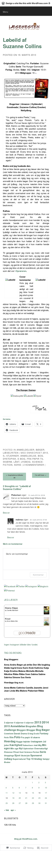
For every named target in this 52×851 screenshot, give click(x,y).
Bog (40, 455)
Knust (7, 618)
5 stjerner (29, 722)
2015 (7, 726)
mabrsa (19, 519)
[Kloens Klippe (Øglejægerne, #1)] (46, 613)
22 (33, 798)
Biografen (31, 726)
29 (33, 803)
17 (46, 793)
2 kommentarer (33, 464)
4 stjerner (19, 722)
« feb (6, 810)
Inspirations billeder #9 (14, 476)
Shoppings (9, 755)
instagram (36, 741)
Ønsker (7, 762)
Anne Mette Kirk (12, 621)
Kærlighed (16, 745)
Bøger (40, 449)
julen (6, 745)
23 (39, 798)
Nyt (21, 748)
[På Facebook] (10, 586)
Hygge (19, 741)
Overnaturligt (41, 748)
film (11, 737)
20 (20, 798)
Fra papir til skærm (30, 737)
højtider (26, 741)
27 (20, 803)
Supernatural (19, 758)
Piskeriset (16, 495)
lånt (16, 461)
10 (46, 787)
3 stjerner (9, 722)
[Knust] (46, 624)
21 (26, 798)
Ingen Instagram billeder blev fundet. (21, 644)
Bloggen (21, 730)
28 (26, 803)
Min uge (14, 748)
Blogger (30, 730)
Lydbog (26, 461)
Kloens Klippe (11, 607)
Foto (17, 737)
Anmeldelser (25, 449)
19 (13, 798)
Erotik (36, 733)
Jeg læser (11, 599)
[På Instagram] (31, 586)
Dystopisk (9, 458)
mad (36, 745)
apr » (13, 810)
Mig (39, 745)
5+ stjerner (11, 455)
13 (20, 793)
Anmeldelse (28, 455)
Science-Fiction (31, 752)
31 (46, 803)
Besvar (6, 512)
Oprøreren (21, 271)
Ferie (6, 737)
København (28, 745)
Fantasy (44, 733)
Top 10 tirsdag (34, 758)
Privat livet (18, 752)
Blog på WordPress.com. (26, 838)
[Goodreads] (43, 586)
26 (13, 803)
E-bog (21, 458)
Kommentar (38, 575)
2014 (45, 722)
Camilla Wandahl (12, 610)
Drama (24, 733)
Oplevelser (28, 748)
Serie (17, 464)
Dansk (17, 733)
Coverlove (8, 733)
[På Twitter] (20, 586)
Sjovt (17, 755)
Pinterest (8, 752)
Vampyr (46, 758)
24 (46, 798)
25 (7, 803)
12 (13, 793)
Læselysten (10, 452)
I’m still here (40, 475)
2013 (45, 452)
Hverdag (9, 741)
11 (7, 793)
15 (33, 793)
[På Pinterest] (9, 590)
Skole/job (25, 755)
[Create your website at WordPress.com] (26, 3)
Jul (44, 741)
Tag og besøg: (13, 652)
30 (39, 803)
